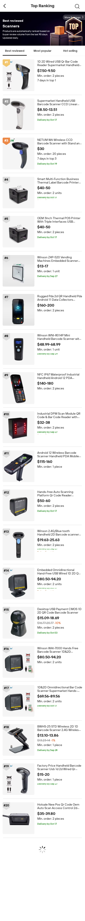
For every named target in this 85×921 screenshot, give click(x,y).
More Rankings (72, 17)
